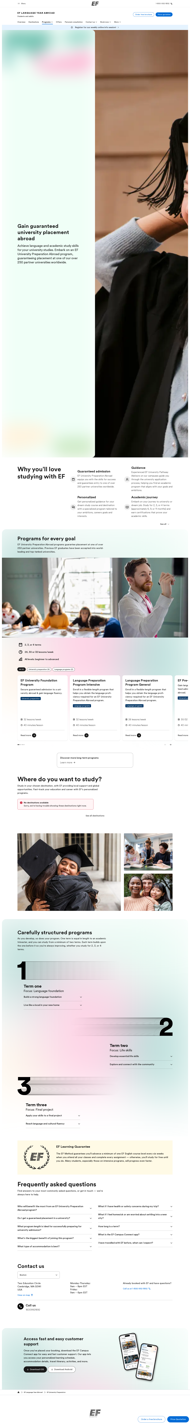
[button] (22, 3)
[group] (95, 669)
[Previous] (165, 745)
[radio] (21, 669)
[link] (36, 14)
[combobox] (38, 1275)
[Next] (170, 745)
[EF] (95, 4)
